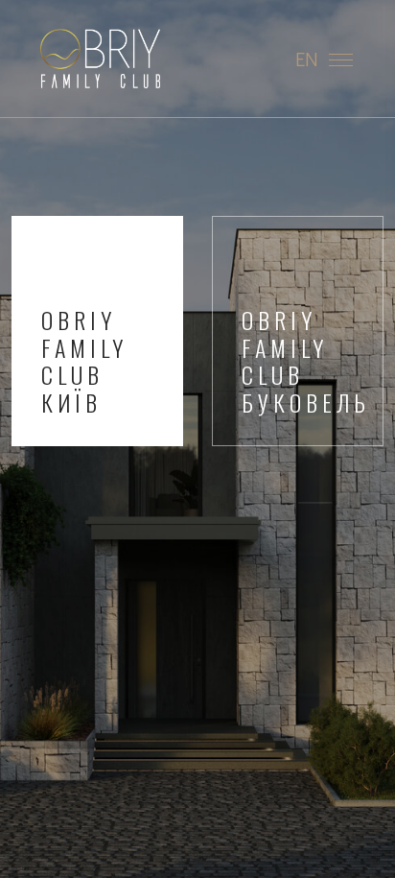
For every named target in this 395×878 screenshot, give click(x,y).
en (306, 58)
